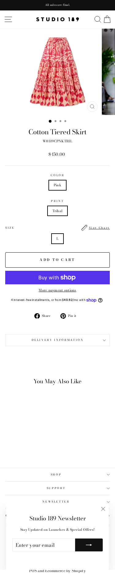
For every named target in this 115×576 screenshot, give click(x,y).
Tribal (57, 210)
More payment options (57, 290)
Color (57, 175)
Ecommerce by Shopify (65, 571)
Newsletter (56, 501)
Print (57, 201)
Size (57, 228)
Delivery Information (58, 340)
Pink (57, 185)
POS (33, 571)
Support (56, 488)
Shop (56, 474)
